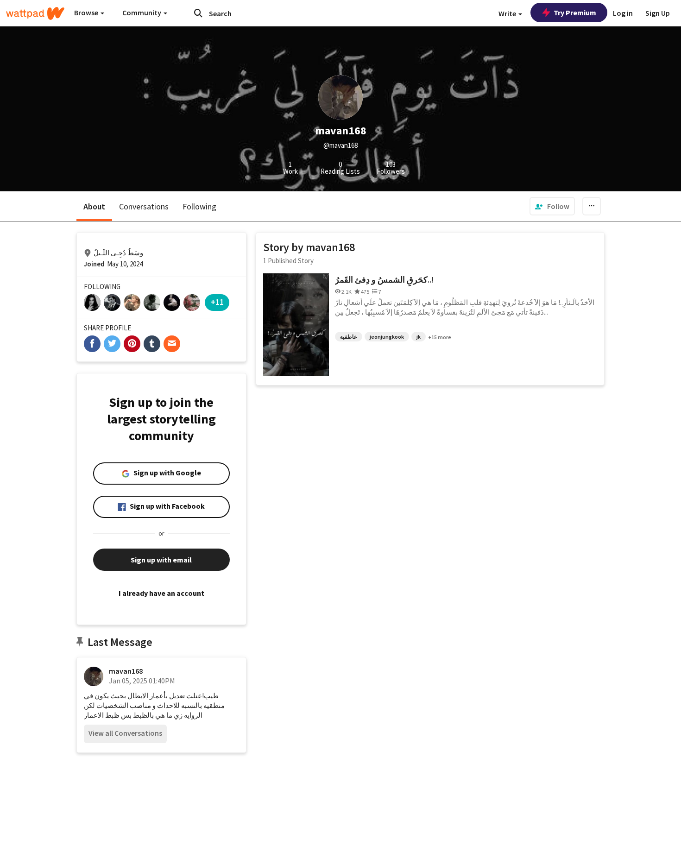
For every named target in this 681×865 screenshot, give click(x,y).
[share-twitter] (112, 343)
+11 (217, 302)
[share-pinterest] (132, 343)
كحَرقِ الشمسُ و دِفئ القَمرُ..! (384, 279)
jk (418, 336)
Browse (87, 12)
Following (199, 206)
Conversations (144, 206)
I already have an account (161, 593)
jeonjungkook (387, 336)
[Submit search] (198, 13)
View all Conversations (125, 733)
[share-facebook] (92, 343)
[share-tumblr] (152, 343)
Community (142, 12)
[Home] (35, 13)
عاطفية (348, 336)
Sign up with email (161, 559)
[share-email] (172, 343)
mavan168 (126, 671)
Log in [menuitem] (623, 13)
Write (507, 13)
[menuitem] (552, 206)
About (94, 206)
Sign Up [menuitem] (657, 13)
